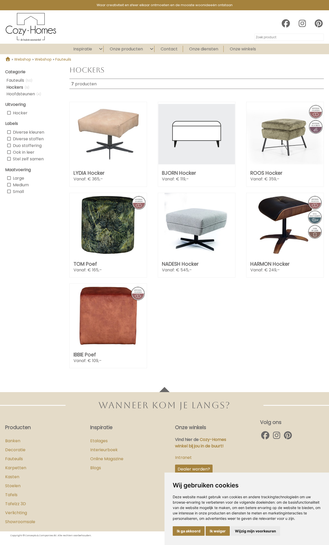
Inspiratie (82, 49)
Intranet (183, 457)
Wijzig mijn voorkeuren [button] (255, 531)
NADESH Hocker (180, 264)
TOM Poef (85, 264)
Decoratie (15, 450)
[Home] (8, 59)
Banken (12, 441)
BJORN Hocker (179, 173)
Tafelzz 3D (15, 504)
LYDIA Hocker (89, 173)
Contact (169, 49)
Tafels (11, 495)
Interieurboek (104, 450)
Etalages (99, 441)
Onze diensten (203, 49)
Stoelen (13, 486)
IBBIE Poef (85, 354)
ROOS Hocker (266, 173)
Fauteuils (14, 459)
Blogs (95, 468)
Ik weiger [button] (218, 531)
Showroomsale (20, 522)
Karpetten (15, 468)
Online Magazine (106, 459)
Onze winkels (243, 49)
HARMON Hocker (270, 264)
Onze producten (126, 49)
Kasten (12, 477)
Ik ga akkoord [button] (188, 531)
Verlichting (16, 513)
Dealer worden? (194, 469)
